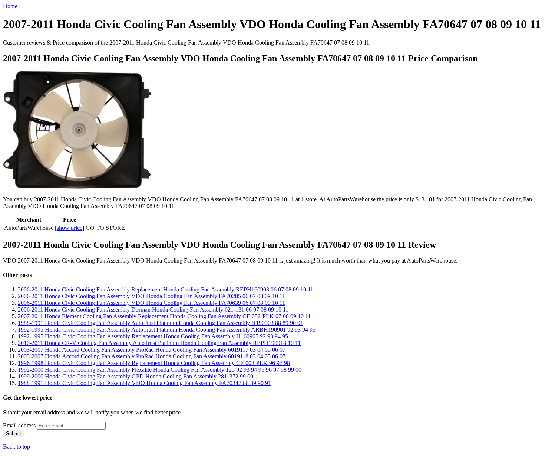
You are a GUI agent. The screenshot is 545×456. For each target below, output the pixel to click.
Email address (19, 425)
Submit (13, 433)
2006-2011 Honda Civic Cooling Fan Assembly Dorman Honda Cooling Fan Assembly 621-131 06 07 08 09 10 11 (153, 309)
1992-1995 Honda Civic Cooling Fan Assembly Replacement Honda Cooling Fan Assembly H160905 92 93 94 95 (153, 336)
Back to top (16, 446)
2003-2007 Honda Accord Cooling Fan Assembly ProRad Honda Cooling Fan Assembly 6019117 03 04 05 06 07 (151, 349)
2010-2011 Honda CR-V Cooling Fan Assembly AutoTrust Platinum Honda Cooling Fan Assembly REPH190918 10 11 (159, 343)
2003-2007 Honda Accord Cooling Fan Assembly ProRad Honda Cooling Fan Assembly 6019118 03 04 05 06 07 (151, 356)
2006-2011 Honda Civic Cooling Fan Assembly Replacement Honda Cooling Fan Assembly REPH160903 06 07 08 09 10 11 (165, 289)
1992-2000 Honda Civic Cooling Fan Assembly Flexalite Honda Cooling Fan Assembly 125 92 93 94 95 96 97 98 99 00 (159, 370)
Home (10, 6)
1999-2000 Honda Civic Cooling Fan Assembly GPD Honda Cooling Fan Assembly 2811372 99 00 (135, 376)
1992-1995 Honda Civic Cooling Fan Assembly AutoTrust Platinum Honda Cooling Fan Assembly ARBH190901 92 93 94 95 (167, 329)
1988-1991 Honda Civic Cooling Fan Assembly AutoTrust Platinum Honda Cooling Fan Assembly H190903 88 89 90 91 (160, 323)
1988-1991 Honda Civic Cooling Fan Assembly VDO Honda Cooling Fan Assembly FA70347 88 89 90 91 (144, 383)
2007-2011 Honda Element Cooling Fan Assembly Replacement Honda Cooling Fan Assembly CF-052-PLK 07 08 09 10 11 (164, 316)
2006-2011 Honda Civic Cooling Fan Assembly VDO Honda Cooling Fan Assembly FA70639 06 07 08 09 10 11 (151, 303)
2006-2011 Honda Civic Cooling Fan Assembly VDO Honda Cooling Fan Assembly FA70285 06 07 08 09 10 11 (151, 296)
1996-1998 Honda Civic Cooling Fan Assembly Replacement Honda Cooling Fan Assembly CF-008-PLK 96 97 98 (154, 363)
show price (69, 228)
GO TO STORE (105, 228)
